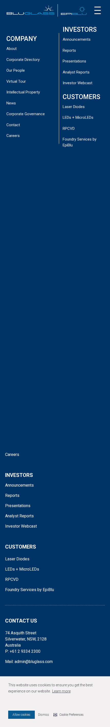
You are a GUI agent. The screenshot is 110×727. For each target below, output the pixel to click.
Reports (69, 50)
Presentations (74, 61)
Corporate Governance (25, 114)
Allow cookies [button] (21, 715)
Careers (13, 135)
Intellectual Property (23, 92)
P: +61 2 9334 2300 (22, 651)
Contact (13, 125)
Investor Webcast (77, 83)
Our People (15, 70)
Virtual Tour (16, 81)
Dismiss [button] (43, 715)
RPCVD (69, 128)
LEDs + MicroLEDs (78, 117)
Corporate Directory (23, 59)
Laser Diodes (74, 106)
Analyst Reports (76, 72)
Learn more (61, 691)
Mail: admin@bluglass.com (29, 661)
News (11, 103)
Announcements (77, 39)
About (11, 48)
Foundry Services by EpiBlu (29, 589)
